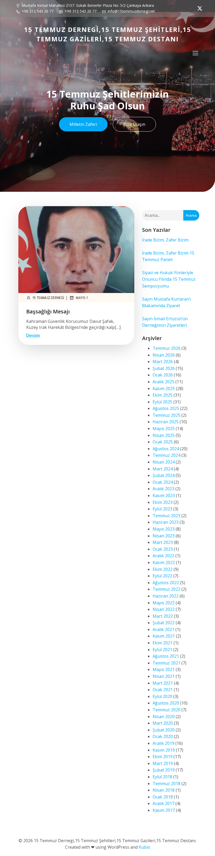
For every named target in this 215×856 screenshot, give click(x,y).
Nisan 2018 (164, 790)
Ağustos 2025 (166, 408)
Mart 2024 (163, 469)
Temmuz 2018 (166, 783)
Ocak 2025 (163, 442)
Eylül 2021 (162, 649)
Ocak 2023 (163, 549)
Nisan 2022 (164, 609)
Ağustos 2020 (166, 703)
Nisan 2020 (164, 716)
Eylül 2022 (162, 576)
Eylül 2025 (162, 402)
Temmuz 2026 (166, 348)
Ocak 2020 (163, 736)
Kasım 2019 (164, 750)
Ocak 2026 (163, 375)
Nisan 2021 (164, 676)
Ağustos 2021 (166, 656)
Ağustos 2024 (166, 449)
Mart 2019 (163, 763)
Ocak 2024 (163, 482)
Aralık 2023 (163, 489)
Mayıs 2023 (164, 529)
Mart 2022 (163, 616)
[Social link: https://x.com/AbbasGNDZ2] (198, 8)
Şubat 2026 (164, 368)
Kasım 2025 (164, 388)
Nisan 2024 (164, 462)
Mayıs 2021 (164, 669)
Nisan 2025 (164, 435)
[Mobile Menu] (195, 53)
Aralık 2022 (163, 556)
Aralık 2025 (163, 382)
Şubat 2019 (164, 770)
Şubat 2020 (164, 730)
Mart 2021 (163, 683)
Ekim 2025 (163, 395)
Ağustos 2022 (166, 582)
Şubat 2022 (164, 623)
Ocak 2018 (163, 797)
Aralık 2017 (163, 803)
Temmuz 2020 (166, 710)
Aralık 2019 (163, 743)
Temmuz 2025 (166, 415)
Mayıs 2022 (164, 603)
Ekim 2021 (163, 643)
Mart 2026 (163, 361)
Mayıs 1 (82, 297)
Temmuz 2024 (166, 455)
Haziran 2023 (166, 522)
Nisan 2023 (164, 536)
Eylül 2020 (162, 696)
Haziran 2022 (166, 596)
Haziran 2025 (166, 422)
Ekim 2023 (163, 502)
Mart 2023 (163, 542)
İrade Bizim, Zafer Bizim (165, 240)
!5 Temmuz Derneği (48, 297)
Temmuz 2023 (166, 516)
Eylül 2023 (162, 509)
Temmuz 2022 (166, 589)
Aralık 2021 (163, 629)
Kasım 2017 (164, 810)
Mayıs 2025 (164, 428)
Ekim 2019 (163, 756)
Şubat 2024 (164, 475)
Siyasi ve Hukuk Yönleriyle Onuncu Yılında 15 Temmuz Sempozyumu (169, 279)
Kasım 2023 (164, 495)
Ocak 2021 (163, 689)
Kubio (144, 847)
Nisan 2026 (164, 355)
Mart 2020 (163, 723)
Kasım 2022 (164, 562)
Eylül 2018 (162, 777)
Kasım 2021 (164, 636)
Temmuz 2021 (166, 663)
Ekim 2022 (163, 569)
